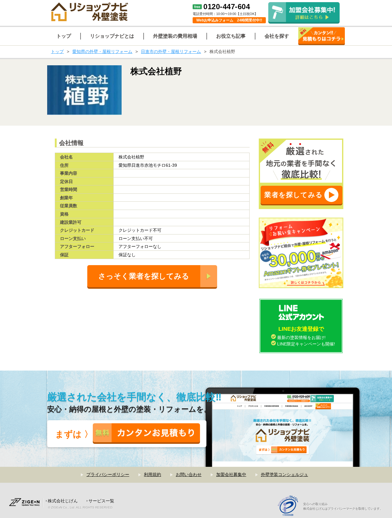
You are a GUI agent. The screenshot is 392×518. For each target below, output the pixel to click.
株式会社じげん (63, 500)
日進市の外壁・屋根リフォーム (171, 51)
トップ (57, 51)
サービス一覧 (101, 500)
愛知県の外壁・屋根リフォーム (102, 51)
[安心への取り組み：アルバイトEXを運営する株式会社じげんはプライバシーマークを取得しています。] (290, 506)
